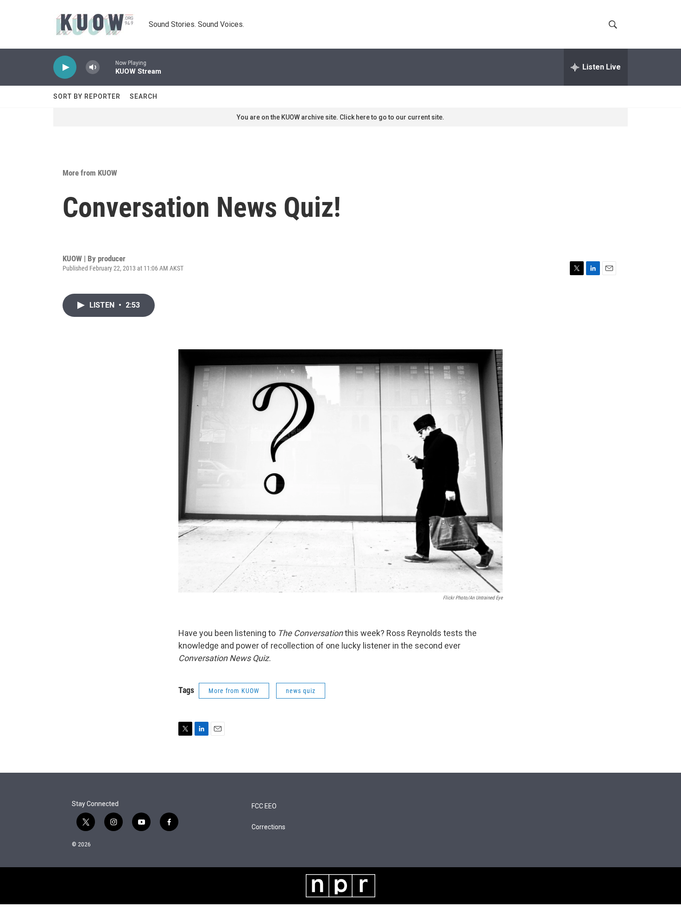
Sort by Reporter (86, 96)
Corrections (268, 827)
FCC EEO (264, 806)
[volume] (93, 67)
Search (144, 96)
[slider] (107, 67)
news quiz (300, 690)
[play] (64, 67)
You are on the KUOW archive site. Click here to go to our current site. (340, 117)
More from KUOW (90, 172)
